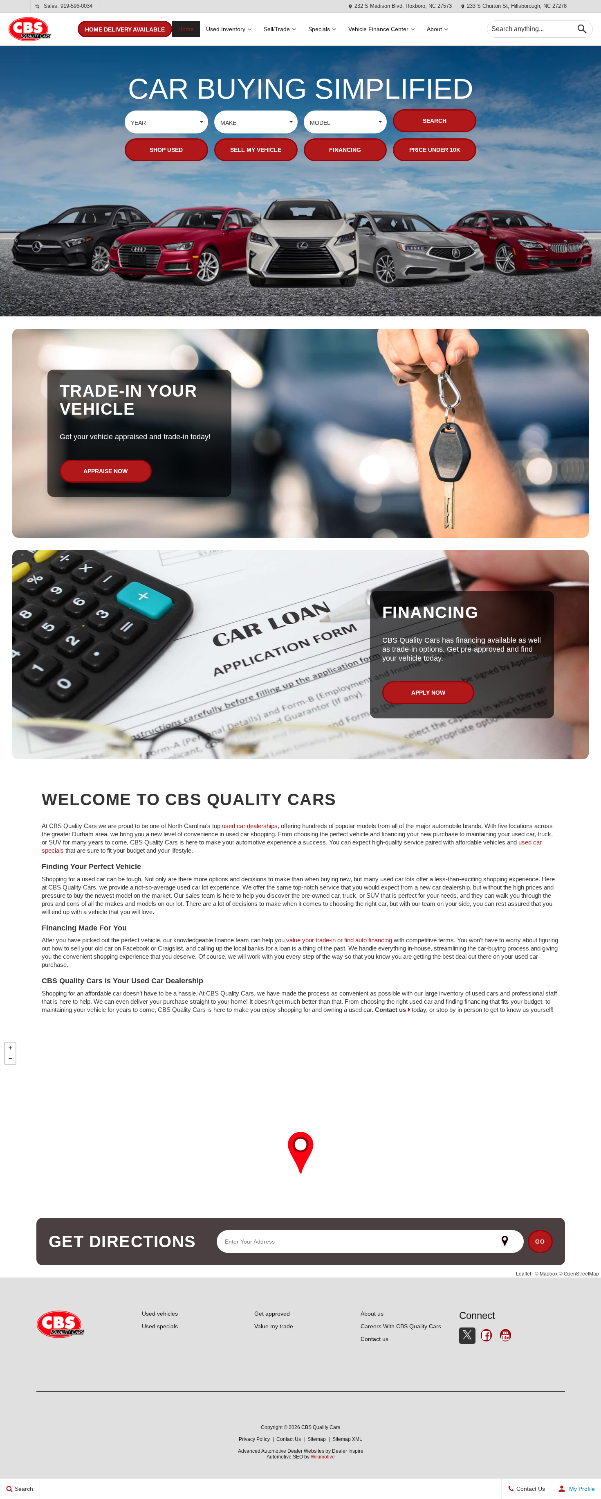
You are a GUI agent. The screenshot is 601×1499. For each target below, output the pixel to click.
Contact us (390, 1009)
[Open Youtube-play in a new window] (506, 1336)
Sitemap (316, 1439)
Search (434, 120)
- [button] (10, 1058)
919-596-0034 (76, 6)
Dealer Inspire (347, 1451)
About (434, 29)
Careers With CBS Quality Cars (401, 1326)
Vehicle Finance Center (378, 29)
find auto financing (368, 940)
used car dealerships (250, 825)
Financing (345, 150)
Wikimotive (323, 1457)
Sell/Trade (277, 29)
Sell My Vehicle (255, 150)
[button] (166, 122)
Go (540, 1241)
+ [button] (10, 1048)
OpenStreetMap (581, 1273)
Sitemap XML (347, 1439)
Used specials (160, 1326)
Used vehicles (160, 1313)
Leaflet (523, 1273)
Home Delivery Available (125, 29)
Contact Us (288, 1439)
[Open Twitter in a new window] (467, 1335)
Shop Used (166, 150)
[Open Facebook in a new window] (486, 1336)
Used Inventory (225, 29)
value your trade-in (311, 940)
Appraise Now (105, 471)
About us (372, 1313)
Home (186, 29)
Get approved (272, 1313)
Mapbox (549, 1273)
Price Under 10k (434, 150)
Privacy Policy (254, 1439)
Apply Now (428, 692)
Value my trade (273, 1326)
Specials (319, 29)
